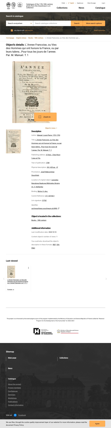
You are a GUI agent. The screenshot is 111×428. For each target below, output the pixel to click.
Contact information (15, 405)
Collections (64, 358)
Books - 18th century (35, 38)
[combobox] (52, 23)
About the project (14, 384)
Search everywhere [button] (15, 23)
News (10, 368)
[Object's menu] (28, 268)
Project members (14, 388)
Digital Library (21, 38)
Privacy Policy (19, 425)
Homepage (10, 38)
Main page (12, 358)
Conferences (13, 391)
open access (29, 30)
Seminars (11, 395)
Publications (13, 402)
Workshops (12, 398)
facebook (22, 415)
